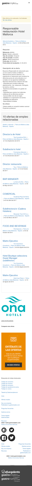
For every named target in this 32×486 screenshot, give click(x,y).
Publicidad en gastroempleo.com (10, 405)
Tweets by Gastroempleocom (9, 392)
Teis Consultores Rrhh (20, 137)
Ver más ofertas (7, 20)
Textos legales (5, 415)
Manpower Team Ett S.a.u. (21, 214)
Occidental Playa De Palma (21, 197)
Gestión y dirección (8, 124)
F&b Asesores (18, 229)
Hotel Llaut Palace (19, 278)
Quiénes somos (5, 412)
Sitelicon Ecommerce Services (9, 424)
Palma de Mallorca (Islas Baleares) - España (15, 139)
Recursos (4, 421)
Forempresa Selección (20, 152)
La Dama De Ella (18, 182)
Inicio (2, 396)
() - (14, 42)
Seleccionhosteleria (8, 41)
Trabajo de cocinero (7, 383)
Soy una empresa (6, 403)
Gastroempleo (5, 417)
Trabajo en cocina (6, 389)
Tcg (15, 167)
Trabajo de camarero (7, 385)
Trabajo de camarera (7, 382)
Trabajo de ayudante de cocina (10, 387)
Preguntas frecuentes (7, 408)
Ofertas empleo (5, 399)
